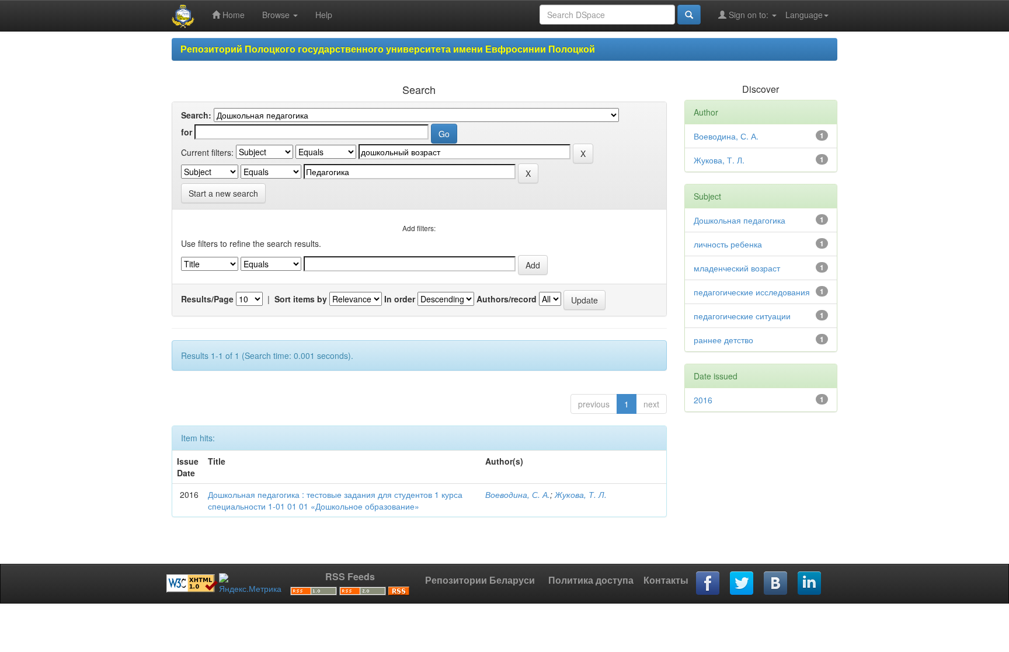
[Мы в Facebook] (708, 583)
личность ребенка (728, 244)
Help (323, 14)
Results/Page (207, 299)
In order (399, 299)
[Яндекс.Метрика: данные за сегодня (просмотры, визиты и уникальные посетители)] (250, 583)
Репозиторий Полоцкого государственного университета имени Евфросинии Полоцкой (387, 48)
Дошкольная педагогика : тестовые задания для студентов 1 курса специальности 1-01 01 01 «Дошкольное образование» (335, 500)
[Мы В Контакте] (776, 583)
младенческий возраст (737, 268)
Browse (277, 14)
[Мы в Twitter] (742, 583)
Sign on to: (748, 14)
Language (804, 14)
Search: (196, 115)
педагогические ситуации (742, 316)
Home (232, 14)
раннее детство (723, 340)
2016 (703, 400)
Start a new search (223, 193)
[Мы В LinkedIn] (810, 583)
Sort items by (300, 299)
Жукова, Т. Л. (581, 494)
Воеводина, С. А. (517, 494)
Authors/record (506, 299)
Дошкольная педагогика (739, 220)
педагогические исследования (752, 292)
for (186, 132)
